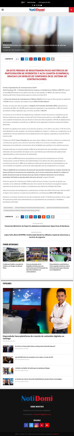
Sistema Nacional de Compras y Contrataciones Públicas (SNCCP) (21, 210)
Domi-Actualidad (7, 42)
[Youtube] (47, 425)
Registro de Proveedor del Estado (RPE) (57, 207)
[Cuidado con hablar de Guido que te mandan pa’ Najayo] (8, 370)
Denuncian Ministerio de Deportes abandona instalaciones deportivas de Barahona (37, 226)
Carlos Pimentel (8, 207)
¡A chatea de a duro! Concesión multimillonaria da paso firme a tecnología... (38, 379)
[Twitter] (31, 425)
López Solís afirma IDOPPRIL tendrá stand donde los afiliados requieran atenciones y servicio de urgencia (37, 236)
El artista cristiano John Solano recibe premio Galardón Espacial (35, 346)
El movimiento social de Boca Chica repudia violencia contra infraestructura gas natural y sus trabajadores (60, 267)
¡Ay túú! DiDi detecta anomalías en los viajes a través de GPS (34, 357)
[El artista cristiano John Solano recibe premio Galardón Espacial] (8, 348)
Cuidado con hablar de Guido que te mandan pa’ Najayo (32, 368)
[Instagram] (36, 425)
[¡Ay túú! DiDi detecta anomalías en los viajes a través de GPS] (8, 359)
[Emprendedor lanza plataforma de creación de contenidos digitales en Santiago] (37, 311)
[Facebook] (26, 425)
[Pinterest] (42, 425)
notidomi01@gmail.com (42, 414)
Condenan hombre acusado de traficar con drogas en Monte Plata (13, 266)
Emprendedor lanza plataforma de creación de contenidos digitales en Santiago (33, 337)
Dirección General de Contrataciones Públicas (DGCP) (29, 207)
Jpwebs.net (56, 434)
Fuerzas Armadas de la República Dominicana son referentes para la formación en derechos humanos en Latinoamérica (37, 268)
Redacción (8, 50)
